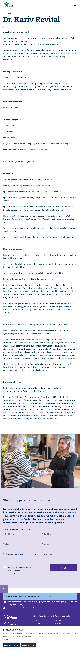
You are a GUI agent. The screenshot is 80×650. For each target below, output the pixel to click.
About (35, 620)
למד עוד (6, 639)
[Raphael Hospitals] (13, 4)
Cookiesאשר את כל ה (12, 645)
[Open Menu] (75, 5)
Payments (58, 623)
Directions (58, 620)
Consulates (36, 623)
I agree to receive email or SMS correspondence (19, 568)
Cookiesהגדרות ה (28, 645)
